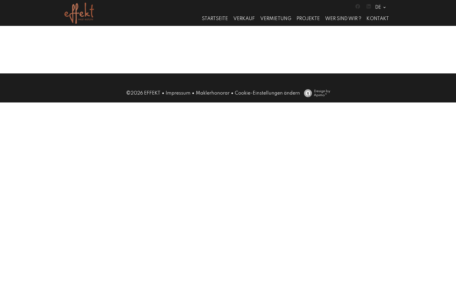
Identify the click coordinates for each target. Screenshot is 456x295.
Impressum (178, 93)
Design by (322, 93)
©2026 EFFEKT (143, 93)
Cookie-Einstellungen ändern (267, 93)
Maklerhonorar (213, 93)
